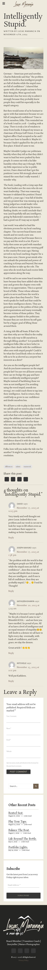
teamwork (27, 467)
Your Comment (11, 716)
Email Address (14, 885)
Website (9, 751)
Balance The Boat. (18, 830)
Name (9, 728)
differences (8, 467)
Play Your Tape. (17, 821)
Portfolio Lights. (18, 847)
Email (9, 740)
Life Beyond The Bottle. (22, 839)
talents (18, 467)
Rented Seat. (15, 813)
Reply (11, 537)
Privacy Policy (23, 960)
